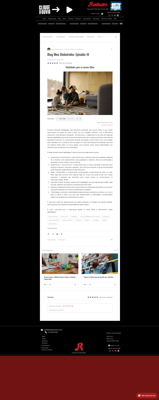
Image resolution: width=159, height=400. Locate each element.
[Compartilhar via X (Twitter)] (53, 234)
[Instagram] (109, 15)
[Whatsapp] (102, 14)
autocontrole (64, 216)
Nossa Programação (76, 37)
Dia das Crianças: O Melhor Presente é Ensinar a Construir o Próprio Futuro (60, 278)
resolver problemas (67, 220)
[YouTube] (115, 15)
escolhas (87, 220)
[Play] (69, 10)
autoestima (106, 216)
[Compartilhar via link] (62, 234)
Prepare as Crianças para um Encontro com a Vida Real (98, 277)
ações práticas (53, 223)
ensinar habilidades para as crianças (90, 216)
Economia (90, 37)
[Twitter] (112, 15)
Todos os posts (47, 37)
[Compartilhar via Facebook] (48, 234)
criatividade (96, 220)
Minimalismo (60, 37)
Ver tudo (116, 250)
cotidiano (104, 220)
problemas (78, 220)
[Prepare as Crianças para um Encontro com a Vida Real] (100, 263)
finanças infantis (53, 216)
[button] (116, 36)
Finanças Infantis (52, 228)
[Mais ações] (111, 49)
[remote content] (80, 118)
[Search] (123, 16)
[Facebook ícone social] (118, 15)
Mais (99, 37)
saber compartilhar (54, 220)
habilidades (74, 216)
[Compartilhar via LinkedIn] (57, 234)
